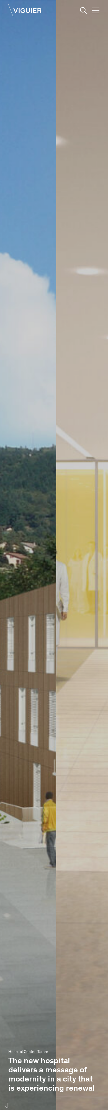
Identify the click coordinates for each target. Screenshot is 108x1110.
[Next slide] (81, 555)
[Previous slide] (27, 555)
